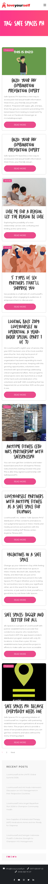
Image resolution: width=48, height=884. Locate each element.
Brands (7, 181)
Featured (8, 50)
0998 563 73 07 (24, 872)
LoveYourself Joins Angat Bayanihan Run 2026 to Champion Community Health (22, 806)
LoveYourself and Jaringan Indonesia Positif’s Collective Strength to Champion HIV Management (22, 838)
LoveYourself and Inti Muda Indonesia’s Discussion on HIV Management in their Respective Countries (23, 790)
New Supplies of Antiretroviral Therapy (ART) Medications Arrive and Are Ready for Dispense (23, 822)
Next (13, 752)
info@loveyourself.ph (15, 869)
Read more (20, 125)
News (7, 407)
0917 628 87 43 (36, 869)
